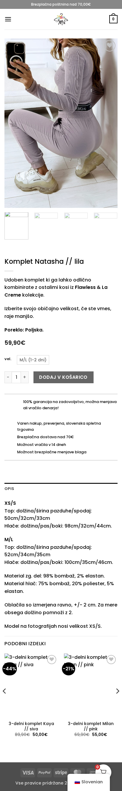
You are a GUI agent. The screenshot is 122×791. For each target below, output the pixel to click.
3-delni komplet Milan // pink (91, 726)
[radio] (33, 359)
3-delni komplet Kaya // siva (31, 726)
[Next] (107, 123)
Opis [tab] (9, 488)
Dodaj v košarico (63, 377)
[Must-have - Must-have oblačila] (61, 19)
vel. (7, 359)
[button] (8, 19)
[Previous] (14, 123)
